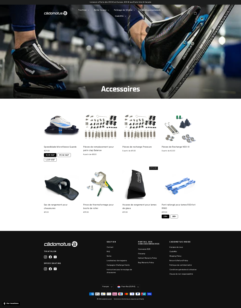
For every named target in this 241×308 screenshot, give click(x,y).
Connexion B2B (144, 249)
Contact (110, 247)
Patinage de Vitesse (123, 10)
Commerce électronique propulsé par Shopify (129, 299)
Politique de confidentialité (180, 265)
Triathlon (82, 10)
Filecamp (141, 254)
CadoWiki (173, 252)
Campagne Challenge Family (118, 265)
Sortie (109, 256)
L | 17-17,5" (50, 159)
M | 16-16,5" (64, 154)
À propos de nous (176, 247)
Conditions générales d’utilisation (183, 270)
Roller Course (100, 10)
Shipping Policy (175, 256)
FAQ (108, 252)
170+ (165, 216)
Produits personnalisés (150, 10)
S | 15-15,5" (50, 154)
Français (105, 287)
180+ (174, 216)
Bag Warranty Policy (146, 263)
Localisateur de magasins (117, 261)
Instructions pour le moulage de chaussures (119, 271)
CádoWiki (119, 16)
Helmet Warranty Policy (147, 258)
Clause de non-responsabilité (181, 274)
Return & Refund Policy (178, 261)
